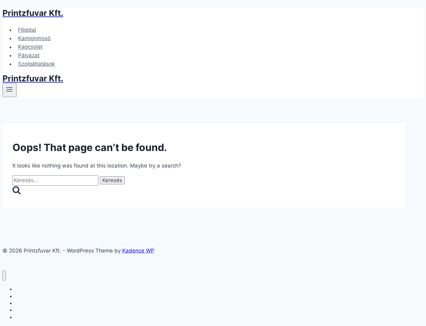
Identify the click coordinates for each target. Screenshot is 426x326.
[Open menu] (9, 90)
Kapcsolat (30, 47)
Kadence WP (138, 251)
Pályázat (29, 55)
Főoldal (27, 30)
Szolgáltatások (36, 64)
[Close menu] (4, 275)
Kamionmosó (34, 38)
